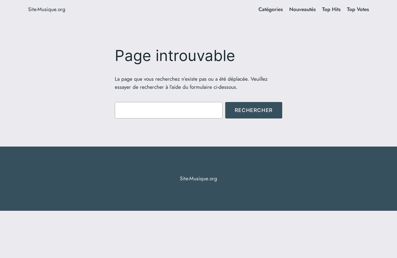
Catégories (270, 9)
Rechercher (254, 110)
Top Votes (358, 9)
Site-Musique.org (46, 9)
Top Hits (331, 9)
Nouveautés (302, 9)
